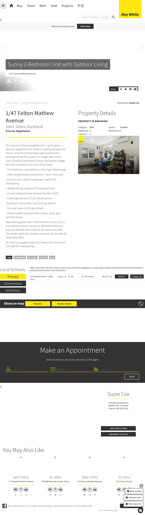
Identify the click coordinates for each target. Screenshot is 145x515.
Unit (52, 257)
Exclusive (32, 257)
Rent (42, 6)
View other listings (118, 428)
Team (31, 6)
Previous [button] (3, 48)
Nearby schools (64, 303)
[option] (72, 68)
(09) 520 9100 (122, 408)
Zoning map (137, 276)
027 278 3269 (122, 405)
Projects (67, 6)
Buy (19, 6)
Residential (20, 257)
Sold (54, 6)
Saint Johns (11, 102)
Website (121, 276)
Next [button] (142, 48)
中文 (80, 6)
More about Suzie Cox (118, 434)
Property (38, 303)
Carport (43, 257)
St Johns (55, 477)
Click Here (85, 26)
